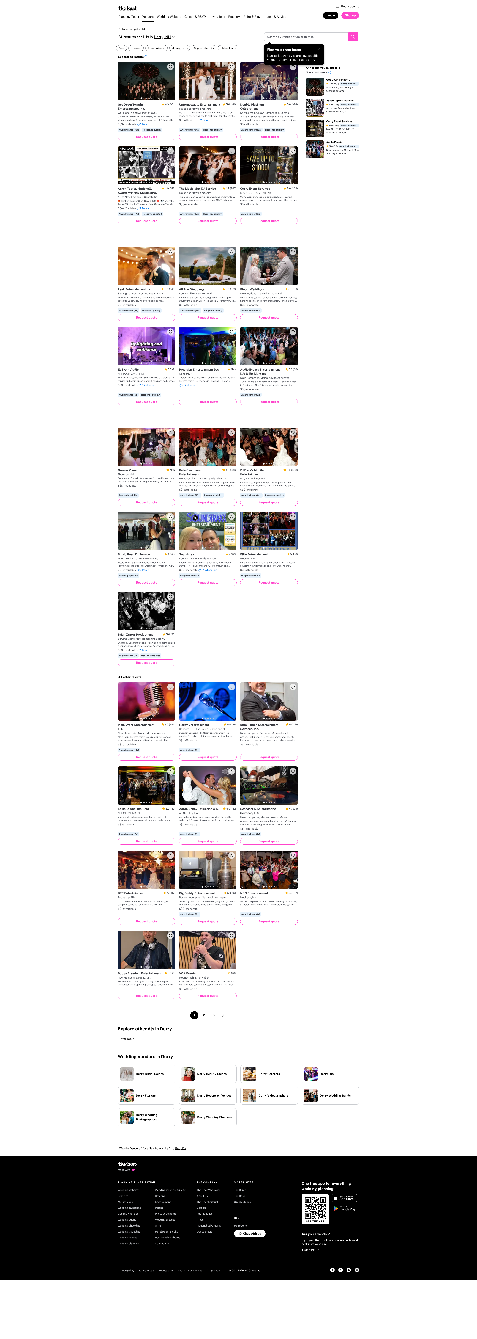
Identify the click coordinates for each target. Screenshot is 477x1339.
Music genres (180, 48)
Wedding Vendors (129, 1148)
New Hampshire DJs (134, 29)
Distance (136, 48)
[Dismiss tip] (319, 48)
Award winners (156, 48)
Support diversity (204, 48)
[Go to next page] (223, 1015)
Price (121, 48)
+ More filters (228, 48)
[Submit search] (353, 36)
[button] (145, 57)
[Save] (170, 66)
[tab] (141, 98)
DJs (144, 1148)
